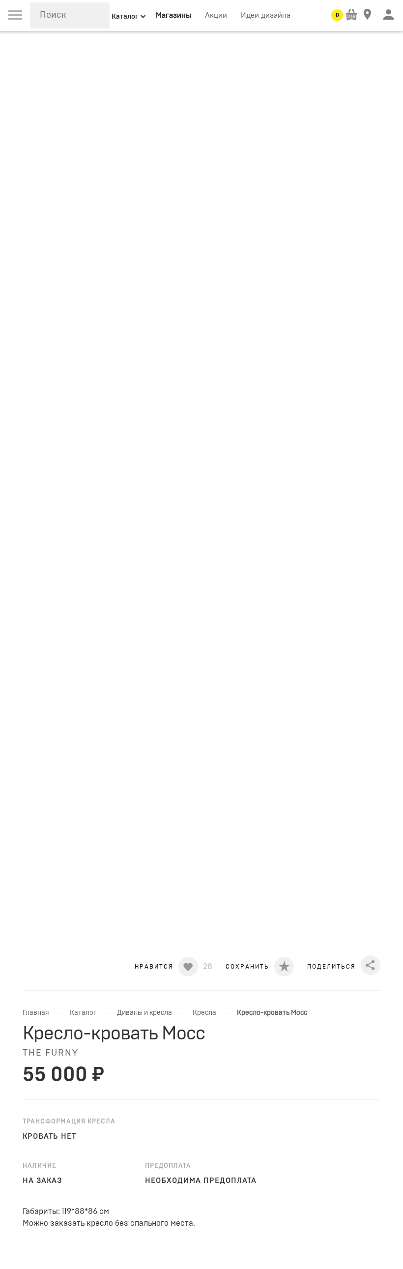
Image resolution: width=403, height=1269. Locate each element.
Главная (36, 1012)
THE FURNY (51, 1053)
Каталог (83, 1012)
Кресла (204, 1012)
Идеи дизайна (265, 15)
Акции (216, 15)
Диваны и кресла (144, 1012)
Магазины (173, 15)
